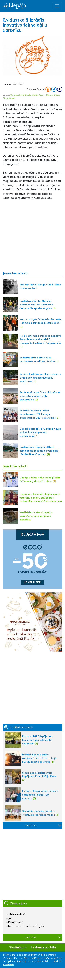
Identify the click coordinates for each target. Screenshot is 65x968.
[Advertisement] (32, 235)
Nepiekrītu (8, 964)
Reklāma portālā (43, 947)
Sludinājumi (18, 947)
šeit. (47, 961)
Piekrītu (58, 961)
